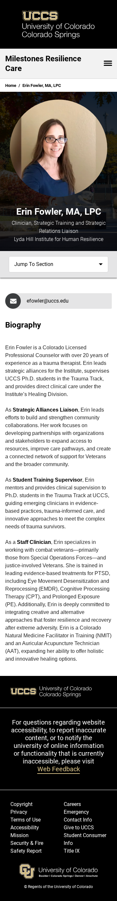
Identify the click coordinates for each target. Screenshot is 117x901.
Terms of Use (25, 820)
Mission (19, 835)
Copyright (21, 804)
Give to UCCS (79, 827)
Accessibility (24, 827)
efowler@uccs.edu (48, 301)
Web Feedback (58, 769)
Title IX (72, 851)
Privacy (18, 812)
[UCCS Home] (58, 24)
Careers (72, 804)
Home (10, 85)
